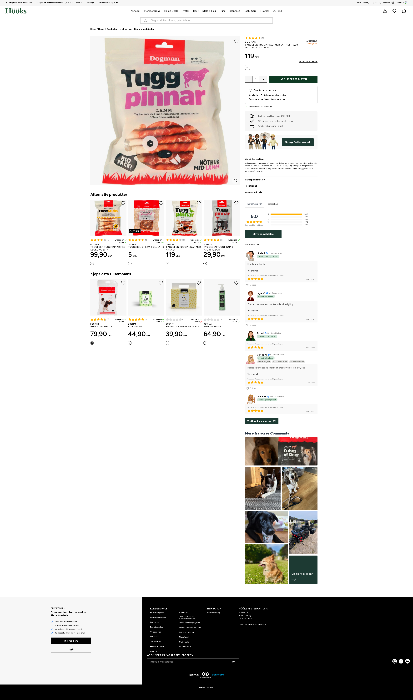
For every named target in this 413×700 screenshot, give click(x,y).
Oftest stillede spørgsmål (189, 622)
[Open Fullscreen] (235, 181)
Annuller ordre (185, 647)
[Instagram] (394, 661)
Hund (101, 29)
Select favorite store (274, 99)
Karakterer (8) (254, 204)
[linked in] (407, 661)
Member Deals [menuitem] (152, 11)
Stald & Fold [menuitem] (209, 11)
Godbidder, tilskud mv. (119, 29)
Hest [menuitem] (196, 11)
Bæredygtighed (156, 627)
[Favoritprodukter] (394, 11)
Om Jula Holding (186, 632)
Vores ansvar (155, 632)
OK (233, 661)
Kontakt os (154, 622)
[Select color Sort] (92, 343)
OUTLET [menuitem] (277, 11)
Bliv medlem (71, 640)
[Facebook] (401, 661)
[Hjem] (67, 11)
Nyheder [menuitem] (135, 11)
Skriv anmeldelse (263, 233)
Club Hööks (184, 642)
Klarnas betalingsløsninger (190, 627)
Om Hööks (154, 637)
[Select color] (92, 263)
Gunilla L (262, 396)
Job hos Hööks (156, 641)
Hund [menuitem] (223, 11)
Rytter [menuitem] (185, 11)
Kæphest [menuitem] (234, 11)
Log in (71, 649)
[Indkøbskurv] (404, 11)
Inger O (261, 293)
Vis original (252, 271)
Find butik (387, 3)
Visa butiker (281, 95)
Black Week (184, 637)
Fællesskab (272, 204)
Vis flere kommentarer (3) (261, 421)
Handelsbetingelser (158, 617)
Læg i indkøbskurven (293, 79)
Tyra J (260, 333)
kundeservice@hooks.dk (255, 624)
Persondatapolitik (157, 646)
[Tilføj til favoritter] (236, 41)
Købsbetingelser (157, 612)
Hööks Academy (213, 612)
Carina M (262, 354)
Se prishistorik (308, 62)
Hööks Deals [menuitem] (171, 11)
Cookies (153, 651)
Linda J (261, 253)
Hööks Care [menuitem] (250, 11)
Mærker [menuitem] (264, 11)
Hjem (93, 29)
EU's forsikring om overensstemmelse (187, 617)
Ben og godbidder (144, 29)
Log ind (375, 3)
